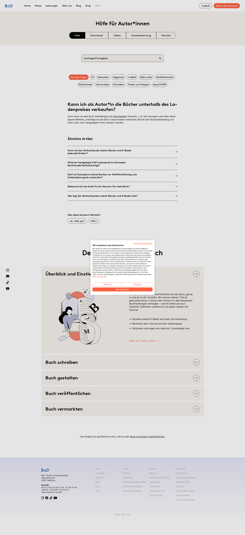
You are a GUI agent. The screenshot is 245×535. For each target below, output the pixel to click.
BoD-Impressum (99, 276)
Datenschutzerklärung (143, 243)
